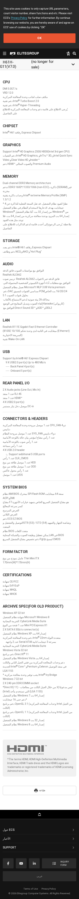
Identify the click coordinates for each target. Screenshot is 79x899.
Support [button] (9, 847)
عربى (39, 876)
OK (39, 38)
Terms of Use (30, 888)
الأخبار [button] (6, 838)
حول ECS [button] (9, 830)
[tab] (39, 829)
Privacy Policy (19, 17)
